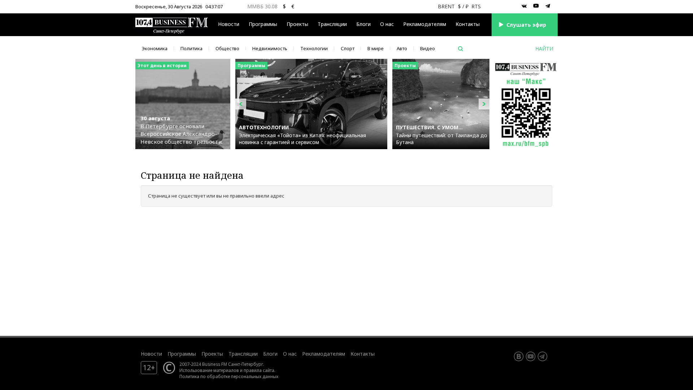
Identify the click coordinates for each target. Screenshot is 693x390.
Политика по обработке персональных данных (228, 376)
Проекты (212, 353)
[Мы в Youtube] (536, 6)
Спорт (347, 48)
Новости (228, 24)
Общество (227, 48)
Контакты (468, 24)
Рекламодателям (424, 24)
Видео (427, 48)
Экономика (154, 48)
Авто (402, 48)
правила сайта (259, 370)
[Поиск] (460, 49)
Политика (191, 48)
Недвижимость (269, 48)
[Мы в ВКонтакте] (524, 6)
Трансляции (243, 353)
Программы (263, 24)
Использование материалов (209, 370)
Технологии (314, 48)
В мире (375, 48)
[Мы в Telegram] (548, 6)
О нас (387, 24)
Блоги (363, 24)
